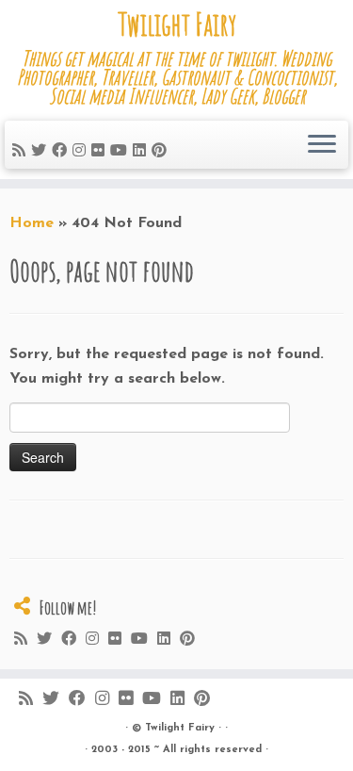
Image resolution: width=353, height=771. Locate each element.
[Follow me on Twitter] (41, 151)
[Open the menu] (322, 145)
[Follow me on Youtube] (121, 151)
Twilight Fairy (177, 24)
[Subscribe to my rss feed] (21, 151)
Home (31, 223)
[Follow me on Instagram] (81, 151)
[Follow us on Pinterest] (162, 151)
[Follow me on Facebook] (62, 151)
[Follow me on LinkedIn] (142, 151)
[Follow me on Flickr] (100, 151)
